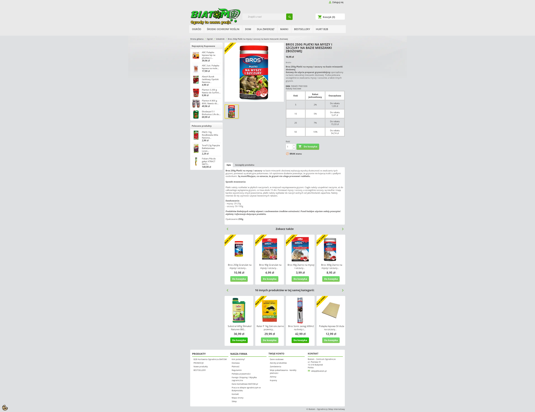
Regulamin (237, 370)
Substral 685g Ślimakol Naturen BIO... (239, 328)
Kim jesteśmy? (238, 359)
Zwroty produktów (278, 363)
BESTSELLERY (302, 29)
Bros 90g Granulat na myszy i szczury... (270, 266)
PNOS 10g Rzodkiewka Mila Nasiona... (210, 135)
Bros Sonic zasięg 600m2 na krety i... (301, 328)
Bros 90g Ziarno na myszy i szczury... (301, 266)
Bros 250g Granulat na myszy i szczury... (239, 266)
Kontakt (235, 394)
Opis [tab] (229, 165)
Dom (248, 29)
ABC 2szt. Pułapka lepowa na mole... (210, 67)
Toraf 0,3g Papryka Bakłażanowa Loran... (211, 148)
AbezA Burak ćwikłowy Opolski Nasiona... (210, 79)
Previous (226, 228)
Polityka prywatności (241, 373)
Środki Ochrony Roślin (223, 29)
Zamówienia (275, 366)
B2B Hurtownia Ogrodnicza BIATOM (210, 359)
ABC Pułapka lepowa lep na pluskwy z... (208, 55)
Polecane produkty (202, 125)
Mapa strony (237, 397)
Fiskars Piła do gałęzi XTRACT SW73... (209, 161)
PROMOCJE (199, 363)
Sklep (234, 401)
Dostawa (236, 363)
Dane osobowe (277, 359)
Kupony (273, 380)
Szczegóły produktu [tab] (244, 165)
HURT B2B (322, 29)
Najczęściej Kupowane (203, 46)
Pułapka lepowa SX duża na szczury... (331, 328)
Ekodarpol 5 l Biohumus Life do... (211, 113)
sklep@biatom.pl (319, 371)
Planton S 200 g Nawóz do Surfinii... (211, 91)
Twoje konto (276, 353)
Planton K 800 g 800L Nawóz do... (210, 102)
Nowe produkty (201, 366)
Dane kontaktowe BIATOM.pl (245, 384)
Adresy (273, 376)
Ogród (196, 29)
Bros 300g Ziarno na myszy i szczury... (331, 266)
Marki (284, 29)
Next (341, 228)
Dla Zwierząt (265, 29)
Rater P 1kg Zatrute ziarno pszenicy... (270, 328)
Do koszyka (307, 146)
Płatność (235, 366)
